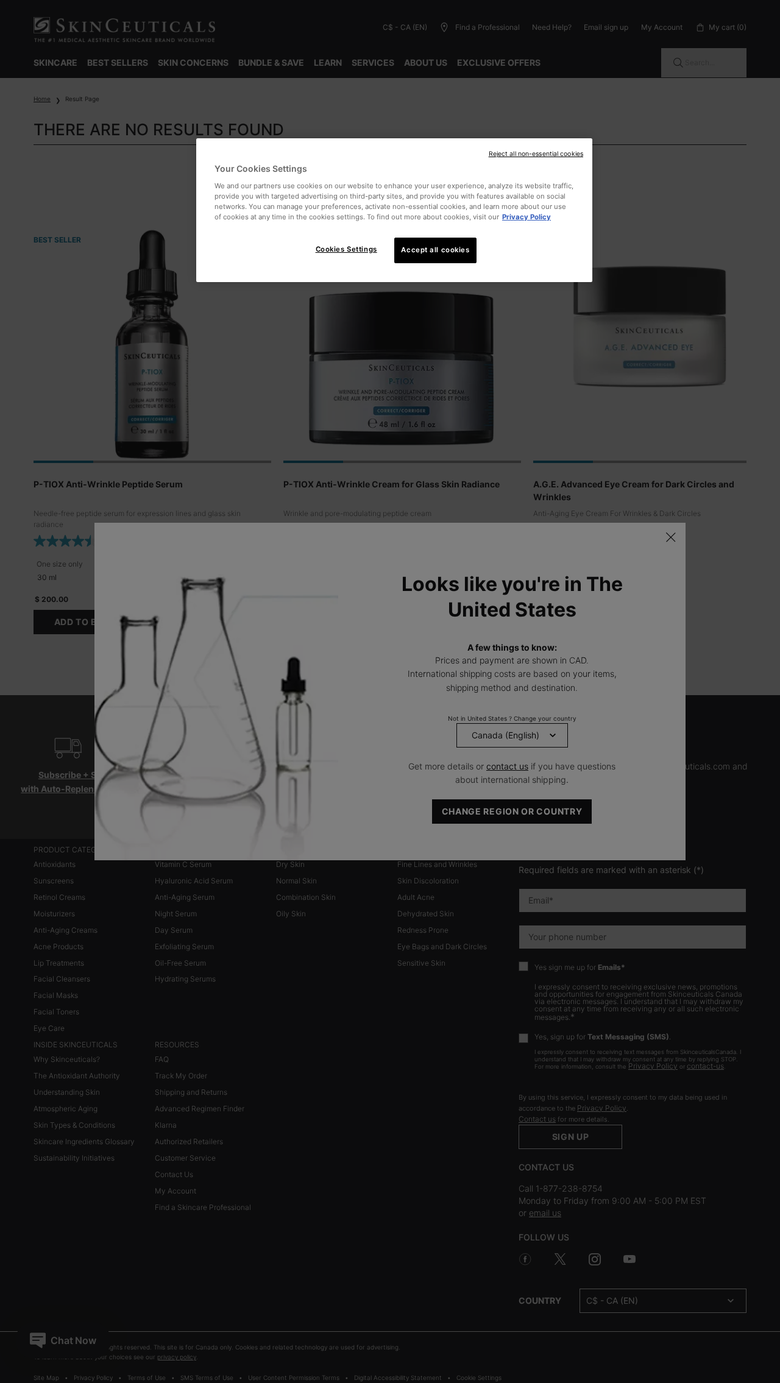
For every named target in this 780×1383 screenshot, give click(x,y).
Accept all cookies (435, 250)
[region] (394, 210)
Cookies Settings (346, 249)
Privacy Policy (526, 217)
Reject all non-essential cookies (536, 154)
